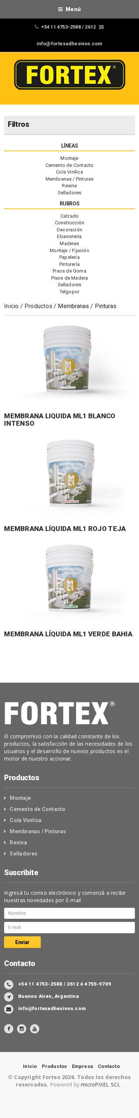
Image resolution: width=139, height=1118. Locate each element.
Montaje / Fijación (69, 250)
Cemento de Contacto (70, 165)
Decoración (69, 229)
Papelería (69, 257)
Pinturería (69, 264)
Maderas (69, 243)
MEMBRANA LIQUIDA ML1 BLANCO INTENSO (59, 419)
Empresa (82, 1066)
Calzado (69, 216)
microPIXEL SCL (101, 1084)
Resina (69, 185)
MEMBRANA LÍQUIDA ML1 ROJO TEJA (65, 528)
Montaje (69, 158)
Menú (73, 9)
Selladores (70, 192)
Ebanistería (69, 236)
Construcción (69, 222)
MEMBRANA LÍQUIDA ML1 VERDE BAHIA (68, 634)
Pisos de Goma (69, 271)
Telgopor (70, 291)
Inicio (11, 306)
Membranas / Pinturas (70, 179)
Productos (38, 306)
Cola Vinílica (69, 172)
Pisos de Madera (69, 278)
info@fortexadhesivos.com (70, 43)
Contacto (109, 1066)
